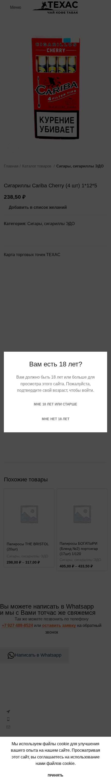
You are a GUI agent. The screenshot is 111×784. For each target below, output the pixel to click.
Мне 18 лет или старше (55, 404)
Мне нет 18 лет (55, 419)
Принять (55, 775)
